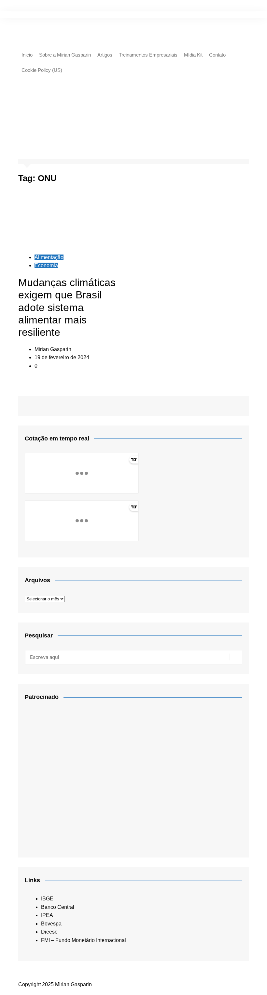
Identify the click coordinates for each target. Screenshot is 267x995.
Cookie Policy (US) (41, 70)
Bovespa (51, 923)
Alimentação (49, 257)
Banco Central (57, 907)
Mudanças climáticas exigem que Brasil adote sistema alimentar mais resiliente (67, 307)
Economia (46, 265)
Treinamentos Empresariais (148, 55)
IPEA (47, 915)
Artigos (104, 55)
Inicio (27, 55)
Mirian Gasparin (53, 349)
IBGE (47, 898)
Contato (217, 55)
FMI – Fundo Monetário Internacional (83, 940)
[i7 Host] (73, 776)
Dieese (49, 932)
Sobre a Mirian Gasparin (65, 55)
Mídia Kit (193, 55)
